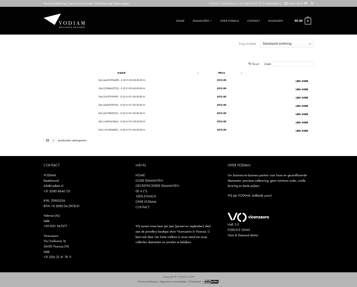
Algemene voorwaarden (173, 281)
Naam (122, 72)
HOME (180, 21)
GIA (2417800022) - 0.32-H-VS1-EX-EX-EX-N (121, 113)
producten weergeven (72, 140)
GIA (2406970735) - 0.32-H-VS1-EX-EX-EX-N (121, 105)
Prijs (221, 72)
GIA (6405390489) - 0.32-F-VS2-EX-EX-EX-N (121, 80)
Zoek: (268, 64)
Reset (255, 64)
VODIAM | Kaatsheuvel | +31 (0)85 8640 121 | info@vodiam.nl (245, 3)
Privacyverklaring (147, 281)
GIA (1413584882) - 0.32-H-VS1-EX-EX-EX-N (121, 129)
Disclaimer (195, 281)
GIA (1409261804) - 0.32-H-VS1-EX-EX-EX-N (121, 121)
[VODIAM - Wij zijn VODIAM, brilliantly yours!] (64, 20)
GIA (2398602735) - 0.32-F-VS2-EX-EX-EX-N (122, 88)
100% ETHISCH (146, 196)
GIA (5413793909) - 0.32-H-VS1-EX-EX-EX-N (122, 96)
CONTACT (253, 21)
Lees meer (302, 81)
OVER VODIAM (229, 21)
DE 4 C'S (141, 191)
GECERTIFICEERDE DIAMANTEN (157, 186)
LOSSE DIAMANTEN (149, 180)
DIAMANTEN (201, 21)
